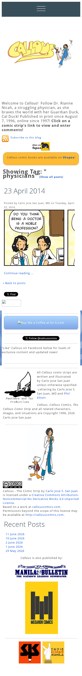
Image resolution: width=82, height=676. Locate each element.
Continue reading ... (18, 273)
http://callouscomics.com (45, 515)
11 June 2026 (15, 534)
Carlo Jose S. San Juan (62, 491)
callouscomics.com (46, 507)
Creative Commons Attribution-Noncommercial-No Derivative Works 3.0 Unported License (41, 499)
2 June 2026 (14, 542)
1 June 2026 (14, 547)
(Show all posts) (51, 177)
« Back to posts (14, 283)
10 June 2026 (15, 538)
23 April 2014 (24, 190)
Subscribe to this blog (25, 137)
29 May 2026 (15, 551)
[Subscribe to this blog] (5, 138)
